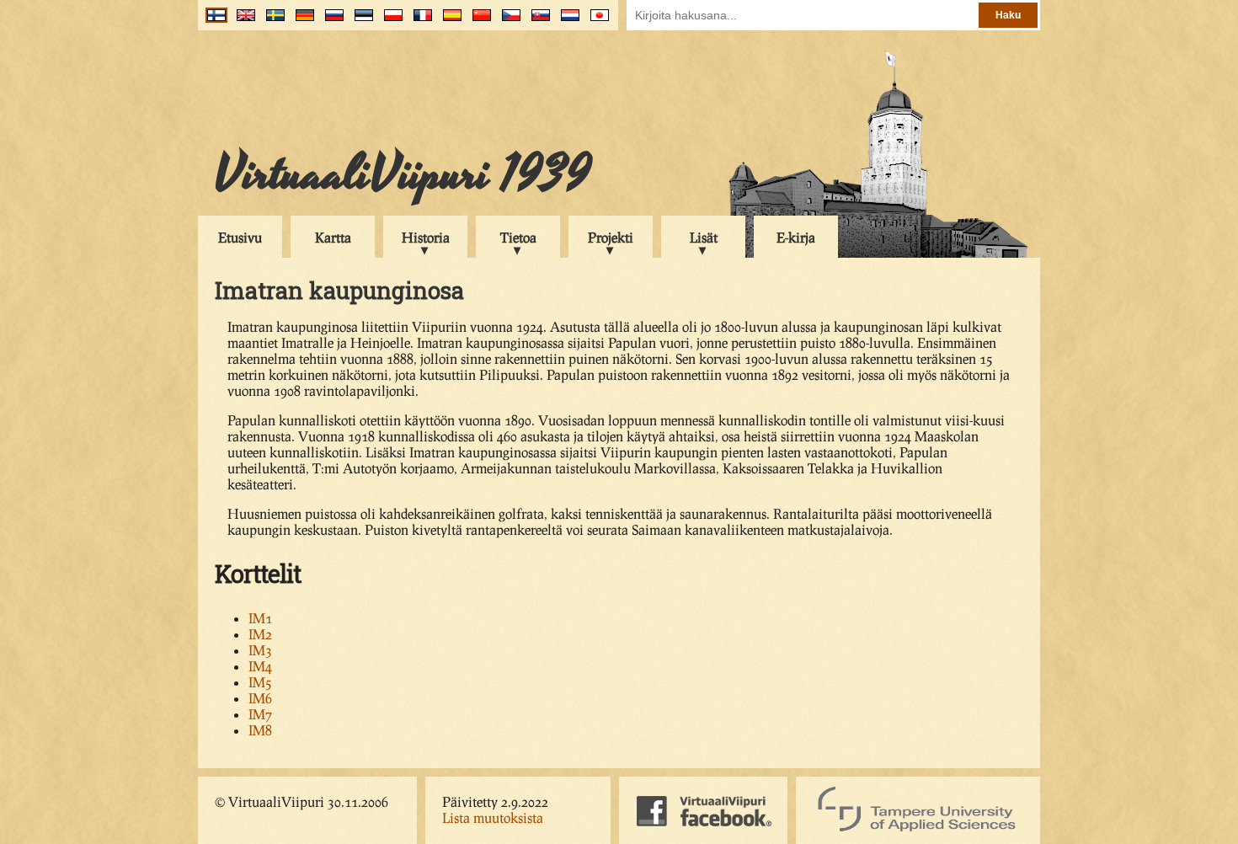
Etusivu (240, 237)
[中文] (478, 21)
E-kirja (795, 237)
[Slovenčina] (537, 21)
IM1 (260, 618)
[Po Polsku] (389, 21)
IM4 (260, 666)
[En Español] (448, 21)
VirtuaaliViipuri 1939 (403, 174)
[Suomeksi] (212, 21)
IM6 (260, 698)
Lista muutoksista (492, 817)
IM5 (260, 682)
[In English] (242, 21)
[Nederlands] (566, 21)
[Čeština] (507, 21)
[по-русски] (330, 21)
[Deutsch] (301, 21)
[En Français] (419, 21)
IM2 (260, 634)
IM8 (260, 730)
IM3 (260, 650)
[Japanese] (596, 21)
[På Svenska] (271, 21)
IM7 (260, 714)
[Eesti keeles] (360, 21)
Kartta (333, 237)
